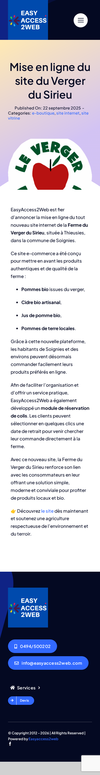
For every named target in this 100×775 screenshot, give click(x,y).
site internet (67, 112)
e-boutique (43, 112)
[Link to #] (81, 20)
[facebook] (10, 744)
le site (47, 511)
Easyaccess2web (43, 739)
